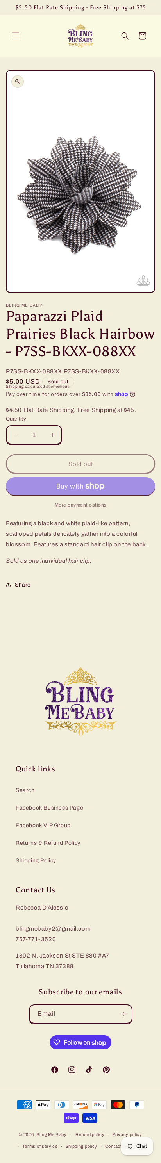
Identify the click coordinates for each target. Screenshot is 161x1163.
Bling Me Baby (51, 1134)
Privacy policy (127, 1134)
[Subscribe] (123, 1014)
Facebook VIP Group (43, 825)
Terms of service (40, 1146)
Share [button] (23, 585)
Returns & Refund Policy (48, 843)
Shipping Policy (36, 860)
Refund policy (89, 1134)
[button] (15, 36)
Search (25, 790)
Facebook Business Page (49, 808)
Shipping (15, 386)
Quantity (16, 419)
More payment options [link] (81, 505)
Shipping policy (82, 1146)
